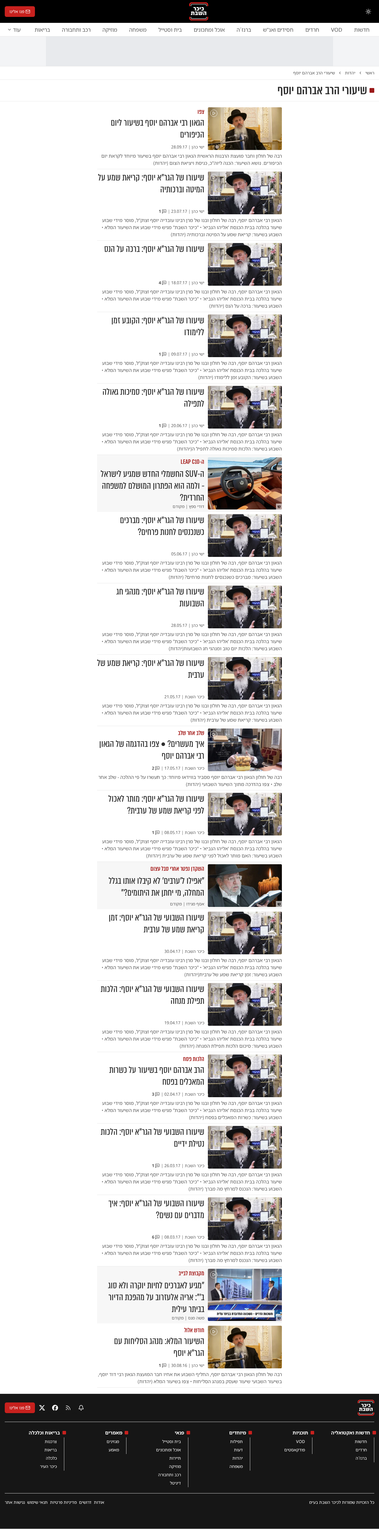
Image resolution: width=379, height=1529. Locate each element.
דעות (238, 1450)
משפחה (138, 29)
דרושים (85, 1502)
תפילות (236, 1441)
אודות (99, 1502)
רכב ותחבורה (76, 29)
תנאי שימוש (37, 1502)
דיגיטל (175, 1483)
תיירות (175, 1458)
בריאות (42, 29)
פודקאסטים (294, 1450)
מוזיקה (109, 29)
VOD (336, 29)
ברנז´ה (244, 29)
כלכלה (51, 1458)
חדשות (362, 29)
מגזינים (113, 1441)
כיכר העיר (48, 1466)
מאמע (114, 1450)
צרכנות (51, 1441)
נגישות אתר (15, 1502)
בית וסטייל (170, 29)
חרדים (312, 29)
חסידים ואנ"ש (278, 29)
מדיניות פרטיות (63, 1502)
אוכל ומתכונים (209, 29)
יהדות (237, 1458)
